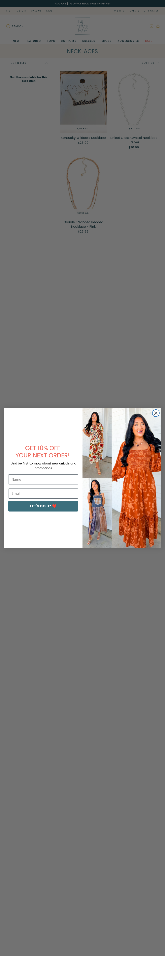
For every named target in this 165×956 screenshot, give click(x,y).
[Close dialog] (155, 413)
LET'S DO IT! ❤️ (43, 505)
